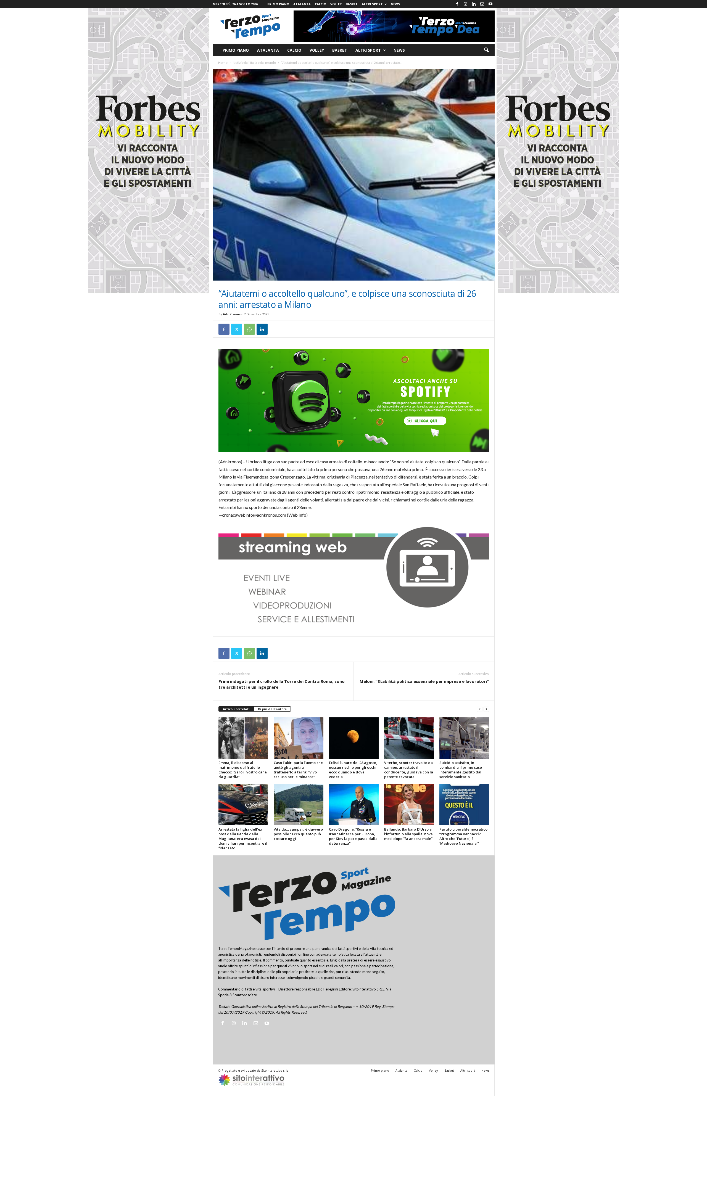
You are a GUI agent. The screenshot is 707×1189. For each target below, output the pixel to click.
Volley (336, 4)
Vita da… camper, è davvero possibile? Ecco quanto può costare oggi (298, 834)
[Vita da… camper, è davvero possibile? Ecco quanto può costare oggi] (298, 804)
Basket (352, 4)
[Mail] (482, 4)
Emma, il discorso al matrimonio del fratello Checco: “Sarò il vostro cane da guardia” (242, 769)
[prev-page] (479, 709)
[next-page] (486, 709)
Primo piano (278, 4)
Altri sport (372, 4)
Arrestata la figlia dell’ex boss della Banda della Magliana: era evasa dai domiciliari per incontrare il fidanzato (242, 838)
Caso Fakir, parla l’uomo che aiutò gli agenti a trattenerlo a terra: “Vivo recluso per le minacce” (298, 769)
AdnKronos (232, 314)
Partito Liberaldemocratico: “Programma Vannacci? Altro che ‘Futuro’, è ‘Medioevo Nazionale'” (463, 836)
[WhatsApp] (249, 329)
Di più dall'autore (272, 709)
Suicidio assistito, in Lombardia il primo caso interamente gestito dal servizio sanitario (460, 769)
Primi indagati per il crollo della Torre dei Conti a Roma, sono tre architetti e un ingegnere (281, 684)
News (395, 4)
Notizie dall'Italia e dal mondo (254, 62)
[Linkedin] (474, 4)
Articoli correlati (236, 709)
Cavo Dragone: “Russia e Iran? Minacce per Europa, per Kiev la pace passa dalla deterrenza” (353, 836)
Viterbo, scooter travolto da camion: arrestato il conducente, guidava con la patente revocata (408, 769)
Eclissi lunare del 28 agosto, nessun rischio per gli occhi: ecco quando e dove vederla (353, 769)
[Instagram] (465, 4)
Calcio (320, 4)
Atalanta (302, 4)
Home (223, 62)
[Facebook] (457, 4)
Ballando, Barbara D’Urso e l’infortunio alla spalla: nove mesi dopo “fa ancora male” (408, 834)
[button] (486, 50)
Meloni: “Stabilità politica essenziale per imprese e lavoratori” (424, 681)
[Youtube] (490, 4)
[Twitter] (236, 329)
